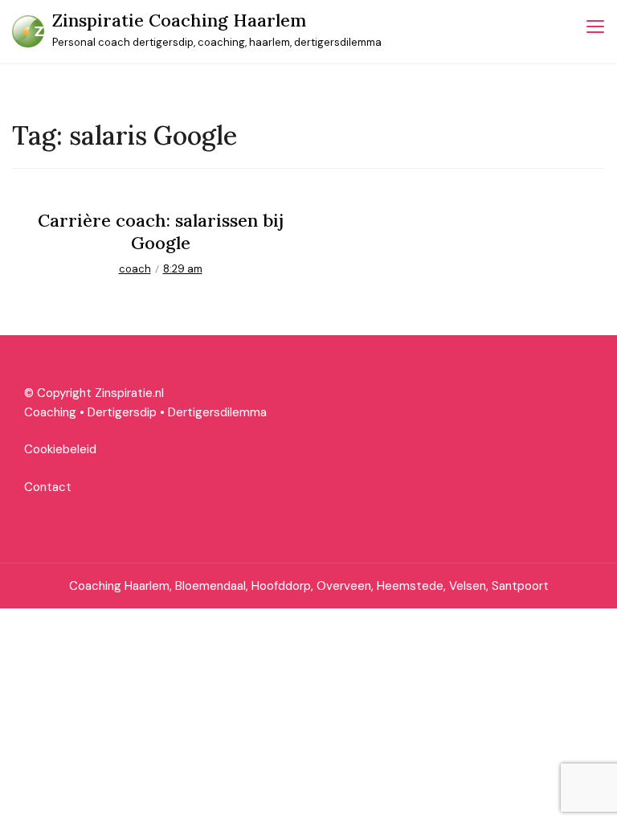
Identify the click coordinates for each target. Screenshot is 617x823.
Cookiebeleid (60, 449)
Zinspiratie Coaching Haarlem (179, 20)
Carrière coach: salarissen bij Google (161, 232)
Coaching (50, 412)
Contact (48, 487)
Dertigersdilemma (217, 412)
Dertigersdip (122, 412)
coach (135, 269)
